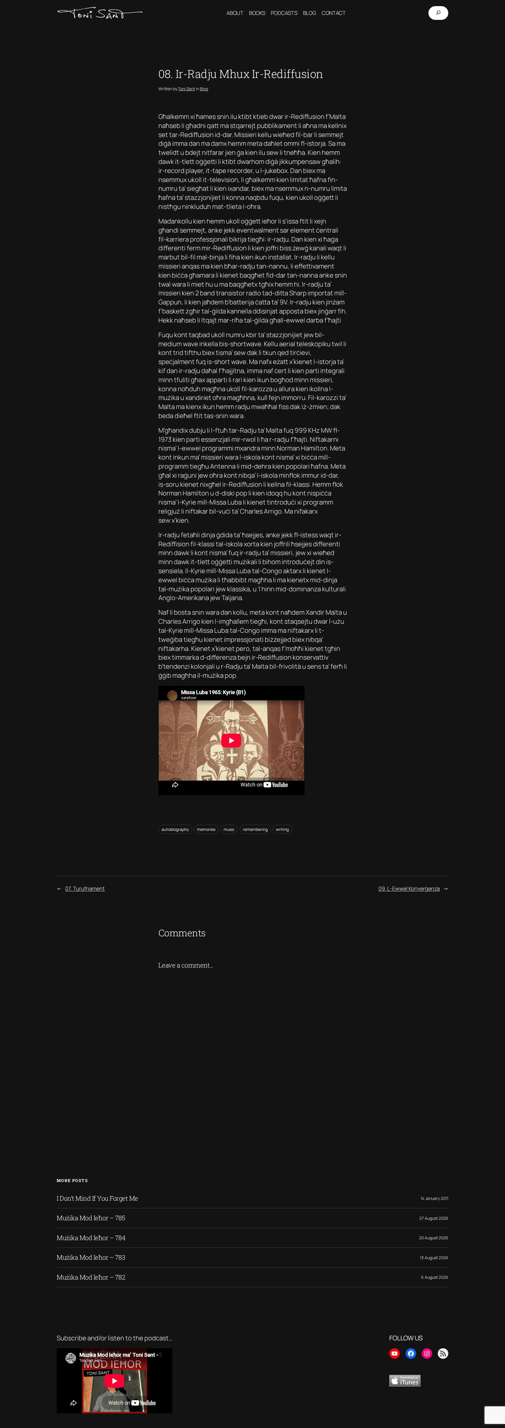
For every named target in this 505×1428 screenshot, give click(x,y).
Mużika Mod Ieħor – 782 (91, 1277)
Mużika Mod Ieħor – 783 (91, 1257)
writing (282, 829)
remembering (255, 829)
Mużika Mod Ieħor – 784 (91, 1238)
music (229, 829)
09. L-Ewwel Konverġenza (409, 888)
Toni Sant (186, 88)
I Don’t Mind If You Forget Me (97, 1198)
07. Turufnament (85, 888)
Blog (204, 88)
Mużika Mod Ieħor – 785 (91, 1218)
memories (206, 829)
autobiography (175, 829)
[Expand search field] (438, 13)
